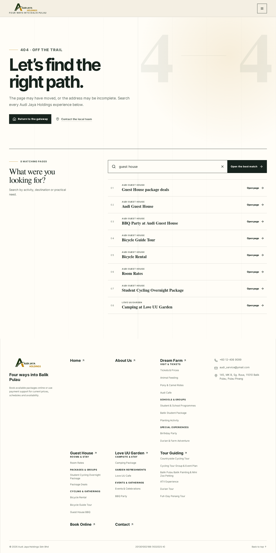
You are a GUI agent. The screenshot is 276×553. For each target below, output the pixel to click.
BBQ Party (121, 496)
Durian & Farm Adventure (175, 440)
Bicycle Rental (78, 497)
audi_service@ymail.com (235, 367)
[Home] (27, 366)
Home (75, 360)
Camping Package (125, 462)
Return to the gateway (33, 118)
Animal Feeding (169, 377)
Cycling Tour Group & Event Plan (178, 465)
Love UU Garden (129, 453)
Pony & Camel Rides (171, 385)
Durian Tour (167, 488)
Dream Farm (171, 360)
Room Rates (77, 462)
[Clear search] (222, 166)
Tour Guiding (171, 453)
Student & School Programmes (178, 405)
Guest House (81, 453)
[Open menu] (262, 8)
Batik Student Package (173, 412)
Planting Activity (169, 420)
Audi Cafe (166, 392)
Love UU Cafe (123, 475)
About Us (123, 360)
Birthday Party (168, 433)
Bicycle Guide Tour (81, 504)
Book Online (81, 524)
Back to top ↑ (259, 546)
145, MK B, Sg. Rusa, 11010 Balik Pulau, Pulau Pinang (239, 376)
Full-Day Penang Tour (172, 496)
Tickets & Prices (169, 370)
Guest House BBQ (80, 512)
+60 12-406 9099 (230, 359)
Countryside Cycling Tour (175, 458)
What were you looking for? (32, 175)
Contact (122, 524)
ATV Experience (169, 481)
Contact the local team (76, 119)
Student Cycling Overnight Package (85, 476)
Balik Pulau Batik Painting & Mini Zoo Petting (178, 474)
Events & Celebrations (127, 488)
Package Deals (78, 484)
